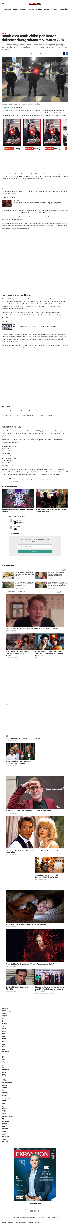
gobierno (7, 9)
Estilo (3, 1067)
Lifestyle (3, 1126)
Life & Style (5, 1066)
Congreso (4, 1031)
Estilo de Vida (5, 1141)
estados (39, 9)
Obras (3, 1018)
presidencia (16, 200)
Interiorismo (4, 1087)
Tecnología (4, 1017)
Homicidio (49, 479)
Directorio (37, 1222)
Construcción (5, 1080)
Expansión (5, 1008)
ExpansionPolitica (38, 1211)
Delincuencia (14, 481)
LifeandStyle (4, 1023)
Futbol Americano (5, 1121)
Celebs (3, 1061)
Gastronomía (4, 1133)
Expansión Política (18, 520)
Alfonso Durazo (23, 479)
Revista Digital (5, 1128)
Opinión (3, 1036)
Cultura (3, 1053)
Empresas (4, 1010)
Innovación (4, 1100)
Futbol (3, 1118)
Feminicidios (40, 479)
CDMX (31, 9)
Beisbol (3, 1120)
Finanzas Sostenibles (6, 1098)
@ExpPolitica (18, 107)
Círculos (3, 1046)
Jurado (3, 1143)
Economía (4, 1013)
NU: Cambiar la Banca (35, 1203)
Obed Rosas (16, 526)
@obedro (18, 529)
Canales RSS (30, 1222)
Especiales (4, 1113)
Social (3, 1094)
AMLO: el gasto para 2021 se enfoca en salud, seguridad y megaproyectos (37, 203)
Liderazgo (4, 1110)
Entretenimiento (5, 1069)
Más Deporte (4, 1125)
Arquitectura (4, 1085)
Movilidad (4, 1097)
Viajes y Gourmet (5, 1051)
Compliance (10, 1222)
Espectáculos (4, 1043)
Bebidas (3, 1134)
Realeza (3, 1044)
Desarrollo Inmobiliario (7, 1082)
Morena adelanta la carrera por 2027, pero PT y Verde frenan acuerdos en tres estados (27, 415)
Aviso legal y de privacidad (20, 1222)
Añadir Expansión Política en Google (40, 53)
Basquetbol (4, 1123)
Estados (3, 1035)
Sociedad (54, 9)
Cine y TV (4, 1072)
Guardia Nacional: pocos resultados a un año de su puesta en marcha (35, 326)
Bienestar (4, 1139)
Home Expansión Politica (7, 1012)
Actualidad (4, 1108)
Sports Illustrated (7, 1116)
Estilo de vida (4, 1062)
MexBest (4, 1131)
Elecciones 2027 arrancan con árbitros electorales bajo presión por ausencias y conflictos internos (30, 411)
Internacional (4, 1015)
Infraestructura (5, 1084)
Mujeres (3, 1022)
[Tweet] (64, 53)
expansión (64, 9)
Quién (3, 1041)
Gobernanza (4, 1095)
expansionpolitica (35, 1211)
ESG (2, 1020)
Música (3, 1074)
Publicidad (4, 1222)
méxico (15, 9)
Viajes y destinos (5, 1136)
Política (4, 1027)
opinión (46, 9)
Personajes (4, 1138)
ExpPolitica (31, 1211)
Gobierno (4, 1028)
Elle (3, 1056)
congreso (23, 9)
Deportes (4, 1071)
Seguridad (33, 479)
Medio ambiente (5, 1092)
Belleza (3, 1049)
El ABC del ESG (5, 1102)
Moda (3, 1048)
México (4, 33)
